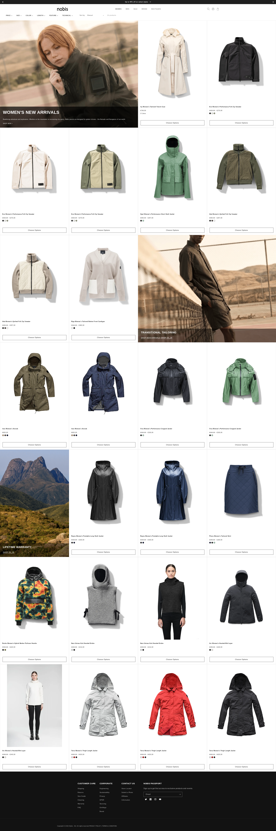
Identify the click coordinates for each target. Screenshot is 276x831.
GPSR (102, 800)
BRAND (144, 9)
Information (126, 800)
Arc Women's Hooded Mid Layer (221, 643)
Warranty (81, 804)
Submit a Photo (127, 792)
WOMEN (118, 9)
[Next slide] (273, 2)
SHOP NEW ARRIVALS (150, 338)
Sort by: (82, 15)
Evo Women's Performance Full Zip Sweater (225, 107)
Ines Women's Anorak (10, 429)
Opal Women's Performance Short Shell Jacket (157, 214)
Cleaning (81, 800)
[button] (119, 9)
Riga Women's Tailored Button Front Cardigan (88, 321)
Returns (80, 792)
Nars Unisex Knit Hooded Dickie (82, 643)
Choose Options (172, 123)
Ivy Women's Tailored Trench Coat (152, 107)
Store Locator (127, 788)
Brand (102, 811)
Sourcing (103, 804)
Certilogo (103, 807)
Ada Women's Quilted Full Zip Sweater (223, 214)
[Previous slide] (2, 2)
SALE (135, 9)
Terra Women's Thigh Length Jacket (84, 750)
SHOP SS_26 (166, 338)
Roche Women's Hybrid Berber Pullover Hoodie (19, 643)
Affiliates (125, 796)
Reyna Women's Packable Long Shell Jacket (87, 536)
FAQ (79, 807)
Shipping (81, 788)
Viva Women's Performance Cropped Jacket (156, 429)
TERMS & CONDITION (109, 826)
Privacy (102, 796)
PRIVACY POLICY (95, 826)
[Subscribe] (179, 794)
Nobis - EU (72, 826)
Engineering (104, 788)
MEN (127, 9)
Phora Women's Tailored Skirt (220, 536)
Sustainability (104, 792)
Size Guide (82, 796)
